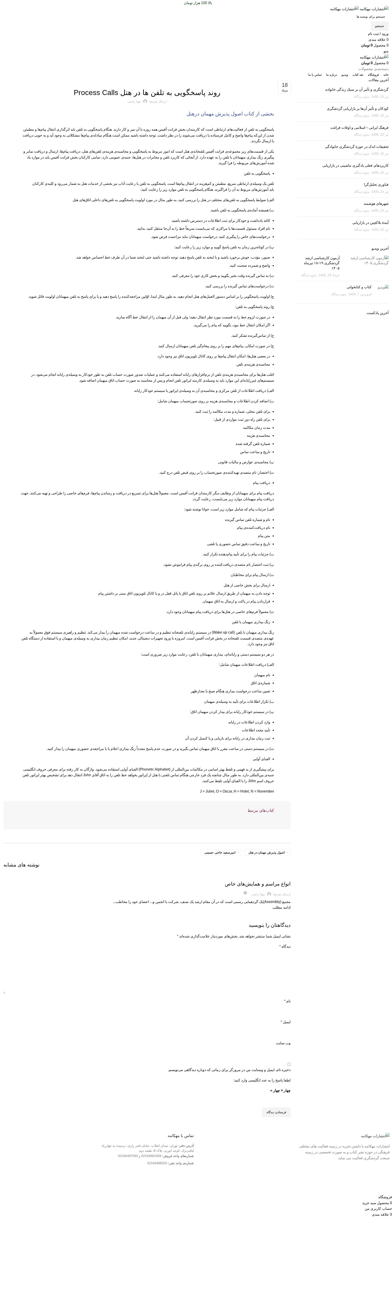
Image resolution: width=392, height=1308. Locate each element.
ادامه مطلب (281, 907)
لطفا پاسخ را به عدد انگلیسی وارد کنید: (262, 1080)
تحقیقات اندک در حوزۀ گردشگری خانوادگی (357, 147)
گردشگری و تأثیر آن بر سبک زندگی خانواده (357, 89)
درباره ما (282, 1145)
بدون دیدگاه (361, 96)
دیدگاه (285, 946)
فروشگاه (282, 1160)
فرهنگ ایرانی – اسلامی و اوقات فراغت (359, 127)
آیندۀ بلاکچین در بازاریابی (370, 223)
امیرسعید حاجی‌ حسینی (219, 852)
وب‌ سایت (283, 1043)
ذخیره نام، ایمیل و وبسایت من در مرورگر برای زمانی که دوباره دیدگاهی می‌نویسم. (229, 1070)
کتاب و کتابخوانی (359, 287)
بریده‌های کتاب (147, 80)
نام (287, 1001)
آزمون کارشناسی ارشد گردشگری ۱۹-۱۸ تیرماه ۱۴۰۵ (322, 263)
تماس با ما (281, 1153)
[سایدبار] (386, 1188)
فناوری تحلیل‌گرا (376, 184)
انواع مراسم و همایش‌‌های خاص (258, 884)
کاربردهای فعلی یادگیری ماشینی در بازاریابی (355, 165)
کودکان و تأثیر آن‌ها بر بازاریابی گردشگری (358, 108)
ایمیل (286, 1022)
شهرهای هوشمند (376, 203)
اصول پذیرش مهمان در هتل (266, 852)
